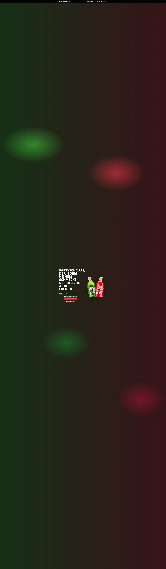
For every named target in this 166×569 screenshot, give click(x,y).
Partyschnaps (89, 1)
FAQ (99, 1)
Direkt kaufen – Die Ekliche (70, 299)
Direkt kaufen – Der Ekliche (70, 296)
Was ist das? (85, 1)
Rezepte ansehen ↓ (70, 301)
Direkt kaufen (103, 1)
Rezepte (93, 1)
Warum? (97, 1)
